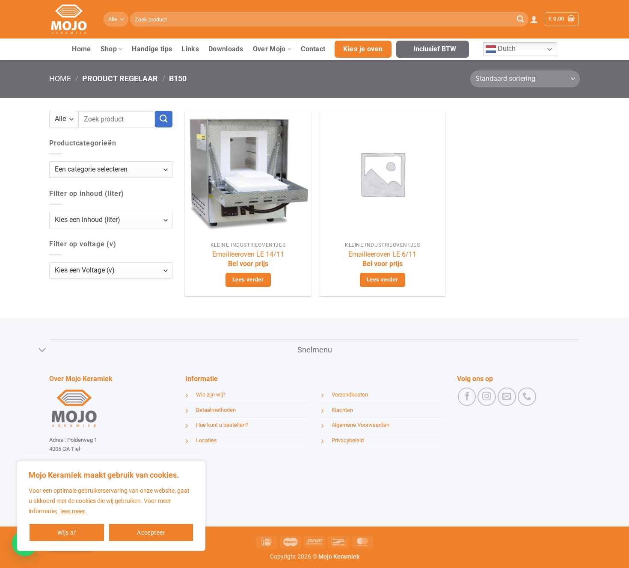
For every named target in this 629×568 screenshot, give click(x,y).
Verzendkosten (350, 394)
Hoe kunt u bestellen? (222, 425)
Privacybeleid (348, 440)
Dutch (506, 48)
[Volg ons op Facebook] (467, 397)
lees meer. (73, 511)
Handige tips (152, 49)
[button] (534, 19)
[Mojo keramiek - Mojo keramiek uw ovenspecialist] (70, 19)
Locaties (206, 440)
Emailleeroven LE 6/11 (382, 254)
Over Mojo (269, 49)
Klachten (342, 410)
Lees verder (248, 279)
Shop (109, 49)
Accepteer (151, 532)
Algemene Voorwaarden (360, 425)
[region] (111, 506)
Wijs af (66, 532)
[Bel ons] (527, 397)
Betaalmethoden (216, 410)
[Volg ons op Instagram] (487, 397)
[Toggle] (42, 351)
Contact (313, 49)
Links (190, 49)
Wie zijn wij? (210, 394)
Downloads (225, 49)
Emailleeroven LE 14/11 (248, 254)
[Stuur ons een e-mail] (507, 397)
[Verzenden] (520, 19)
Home (81, 49)
